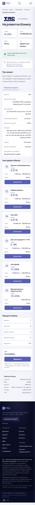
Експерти (22, 435)
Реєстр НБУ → (12, 55)
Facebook (5, 423)
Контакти (22, 438)
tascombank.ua (26, 392)
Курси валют (6, 445)
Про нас (21, 431)
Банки (11, 9)
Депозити (7, 326)
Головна (4, 9)
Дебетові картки (9, 338)
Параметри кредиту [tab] (11, 88)
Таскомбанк (18, 9)
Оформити (17, 359)
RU (8, 500)
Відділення (7, 343)
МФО (3, 441)
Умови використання (25, 446)
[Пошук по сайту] (19, 3)
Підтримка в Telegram (11, 419)
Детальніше (17, 182)
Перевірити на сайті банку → (15, 66)
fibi (7, 3)
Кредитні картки (9, 332)
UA (4, 500)
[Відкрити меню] (31, 3)
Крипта (4, 448)
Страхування (6, 451)
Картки (4, 438)
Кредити (27, 9)
